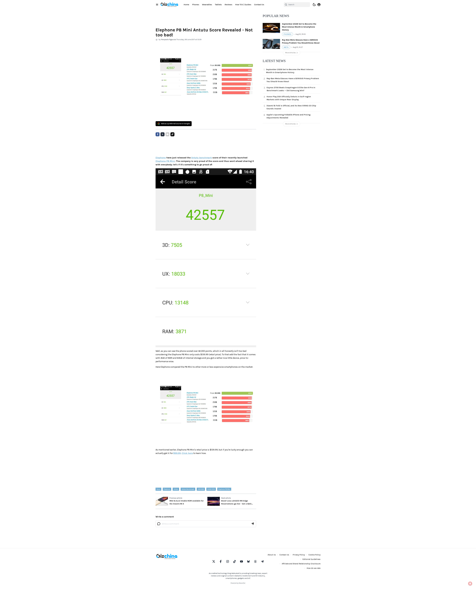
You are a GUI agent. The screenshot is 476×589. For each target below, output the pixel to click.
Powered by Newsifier (238, 583)
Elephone (161, 157)
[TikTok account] (234, 561)
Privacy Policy (299, 555)
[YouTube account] (241, 561)
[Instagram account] (227, 561)
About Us (272, 555)
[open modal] (318, 4)
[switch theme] (314, 4)
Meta (286, 47)
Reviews (228, 4)
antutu (176, 489)
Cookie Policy (314, 555)
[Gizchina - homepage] (169, 4)
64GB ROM (211, 489)
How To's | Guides (243, 4)
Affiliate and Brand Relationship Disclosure (301, 563)
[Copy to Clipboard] (172, 134)
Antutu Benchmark (188, 489)
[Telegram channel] (262, 561)
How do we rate (313, 568)
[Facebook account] (220, 561)
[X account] (213, 561)
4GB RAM (201, 489)
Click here (187, 453)
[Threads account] (255, 561)
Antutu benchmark (201, 157)
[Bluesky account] (248, 561)
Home (186, 4)
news (158, 489)
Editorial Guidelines (311, 559)
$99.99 (177, 453)
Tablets (218, 4)
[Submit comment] (253, 524)
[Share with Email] (167, 134)
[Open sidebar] (157, 4)
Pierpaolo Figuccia (168, 39)
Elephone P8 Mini (165, 161)
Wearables (207, 4)
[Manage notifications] (470, 584)
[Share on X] (162, 134)
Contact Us (259, 4)
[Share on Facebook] (158, 134)
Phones (195, 4)
